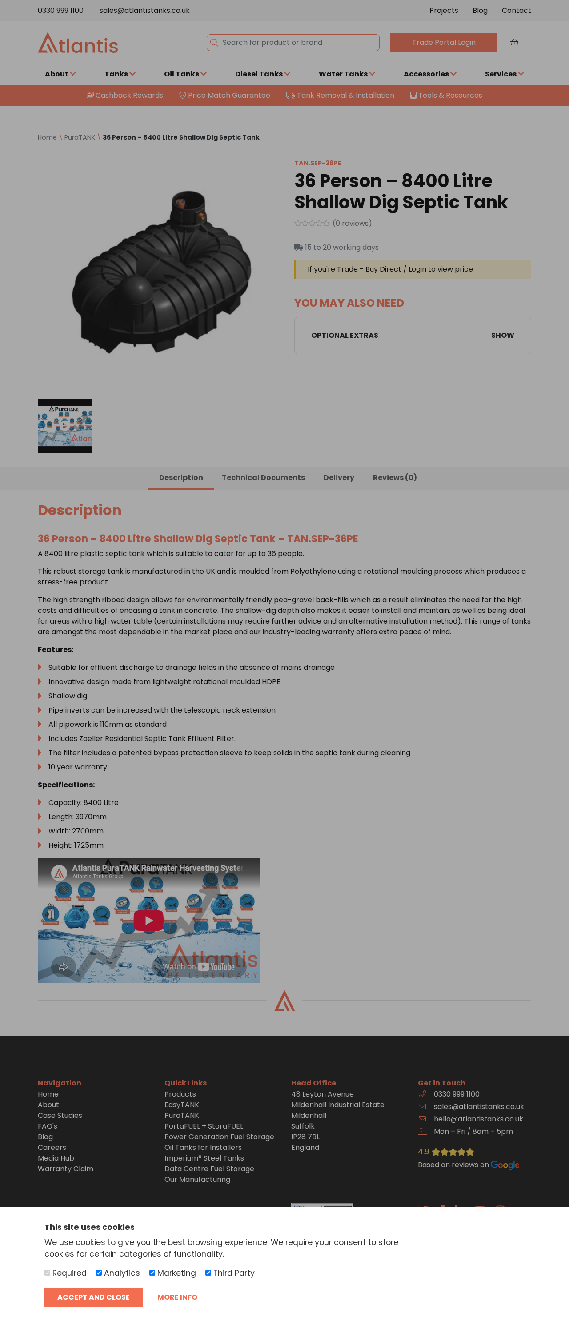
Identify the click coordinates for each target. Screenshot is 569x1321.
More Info (177, 1297)
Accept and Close (93, 1297)
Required (68, 1273)
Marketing (175, 1273)
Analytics (121, 1273)
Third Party (233, 1273)
